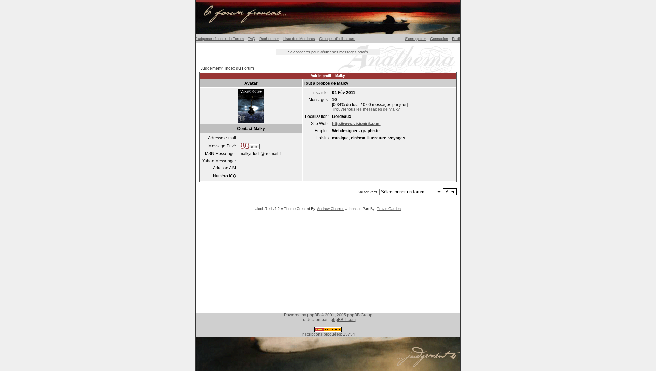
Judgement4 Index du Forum (220, 39)
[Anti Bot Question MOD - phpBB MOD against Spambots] (328, 330)
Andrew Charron (330, 209)
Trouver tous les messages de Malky (366, 109)
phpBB (313, 315)
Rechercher (269, 39)
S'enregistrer (415, 39)
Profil (456, 39)
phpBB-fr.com (343, 319)
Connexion (439, 39)
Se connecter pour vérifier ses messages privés (328, 52)
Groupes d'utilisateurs (337, 39)
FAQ (251, 39)
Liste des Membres (299, 39)
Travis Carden (389, 209)
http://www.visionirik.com (356, 123)
